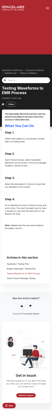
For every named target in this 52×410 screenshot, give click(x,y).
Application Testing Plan (18, 264)
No (30, 305)
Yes (21, 305)
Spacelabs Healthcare (12, 70)
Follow (11, 104)
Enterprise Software (34, 70)
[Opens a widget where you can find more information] (9, 406)
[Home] (13, 8)
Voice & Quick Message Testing (21, 278)
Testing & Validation (28, 73)
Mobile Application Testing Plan (21, 269)
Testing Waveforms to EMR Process (23, 273)
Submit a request (26, 395)
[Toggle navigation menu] (47, 8)
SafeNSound (10, 73)
